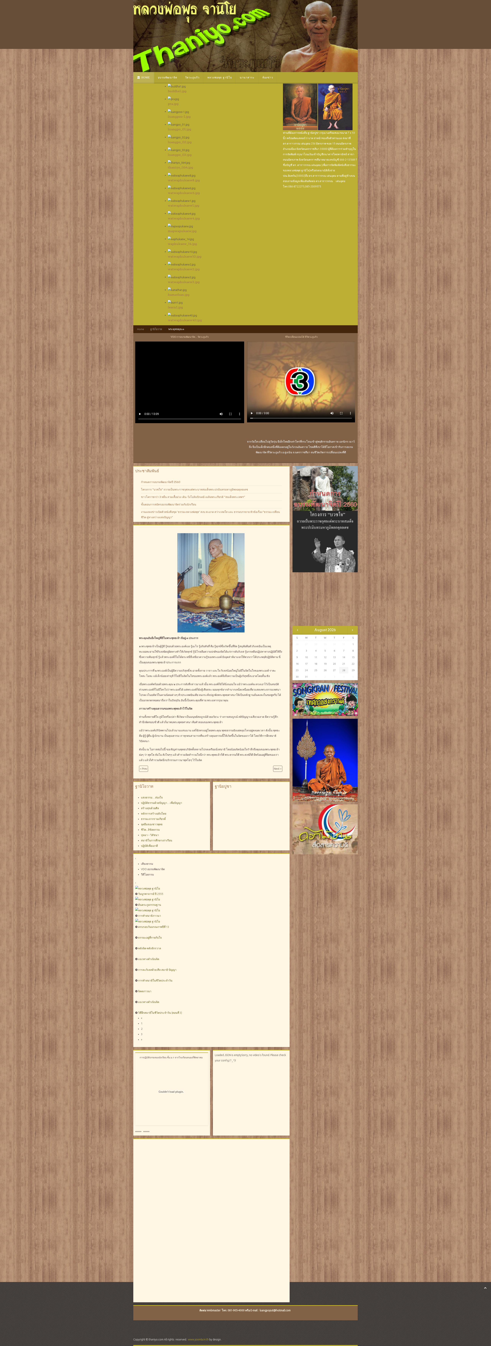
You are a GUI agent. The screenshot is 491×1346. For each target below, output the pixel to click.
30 (297, 676)
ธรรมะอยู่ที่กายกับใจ (150, 937)
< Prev (143, 768)
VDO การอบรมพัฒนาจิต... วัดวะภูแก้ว (190, 336)
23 (297, 670)
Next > (278, 768)
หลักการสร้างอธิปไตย (153, 813)
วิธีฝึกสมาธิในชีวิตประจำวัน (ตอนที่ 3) (160, 1012)
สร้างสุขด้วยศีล (150, 808)
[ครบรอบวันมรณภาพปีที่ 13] (147, 921)
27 (334, 670)
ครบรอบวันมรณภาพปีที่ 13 (153, 926)
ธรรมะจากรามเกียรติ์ (153, 818)
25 (315, 670)
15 (353, 657)
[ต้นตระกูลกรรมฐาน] (147, 899)
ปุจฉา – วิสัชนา (150, 835)
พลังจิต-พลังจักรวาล (149, 948)
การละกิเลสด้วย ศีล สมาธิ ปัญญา (157, 969)
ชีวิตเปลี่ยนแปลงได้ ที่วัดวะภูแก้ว (301, 336)
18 (315, 663)
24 (306, 670)
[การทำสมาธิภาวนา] (147, 910)
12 (325, 657)
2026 (332, 630)
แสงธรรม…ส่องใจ (152, 797)
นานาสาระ (247, 77)
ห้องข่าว (267, 77)
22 (353, 663)
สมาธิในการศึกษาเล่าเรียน (156, 840)
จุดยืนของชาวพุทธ (152, 824)
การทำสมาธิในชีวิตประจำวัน (155, 980)
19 (325, 663)
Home (145, 77)
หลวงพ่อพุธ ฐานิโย (219, 77)
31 (306, 676)
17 (306, 663)
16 (297, 663)
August (320, 630)
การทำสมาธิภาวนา (149, 915)
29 (353, 670)
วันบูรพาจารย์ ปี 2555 (150, 893)
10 (306, 657)
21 (343, 663)
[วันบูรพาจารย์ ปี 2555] (147, 888)
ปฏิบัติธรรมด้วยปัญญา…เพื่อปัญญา (161, 802)
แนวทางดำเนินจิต (148, 959)
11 (315, 657)
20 (334, 663)
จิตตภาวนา (144, 991)
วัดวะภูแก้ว (192, 77)
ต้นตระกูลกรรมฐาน (149, 904)
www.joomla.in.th (198, 1339)
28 (343, 670)
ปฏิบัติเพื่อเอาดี (149, 845)
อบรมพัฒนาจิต (167, 77)
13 (334, 657)
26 (325, 670)
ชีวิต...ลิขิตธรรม (150, 829)
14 (343, 657)
